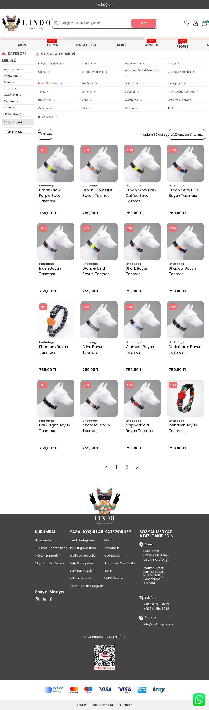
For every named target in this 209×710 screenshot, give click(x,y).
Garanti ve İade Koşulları (87, 586)
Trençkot (87, 63)
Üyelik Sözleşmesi (82, 540)
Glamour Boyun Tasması (140, 349)
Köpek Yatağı (133, 63)
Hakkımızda (43, 540)
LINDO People (113, 578)
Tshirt (7, 107)
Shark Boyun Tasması (137, 271)
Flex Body (87, 83)
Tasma (8, 88)
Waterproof (175, 83)
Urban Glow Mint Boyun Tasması (97, 193)
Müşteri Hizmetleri (47, 556)
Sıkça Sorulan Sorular (49, 563)
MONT (23, 44)
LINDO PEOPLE (182, 44)
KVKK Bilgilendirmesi (83, 548)
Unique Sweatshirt (92, 72)
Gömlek (9, 101)
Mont (7, 82)
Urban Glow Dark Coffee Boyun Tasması (141, 196)
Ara (144, 23)
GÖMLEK (151, 43)
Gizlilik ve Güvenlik (82, 556)
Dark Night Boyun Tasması (54, 428)
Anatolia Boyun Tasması (96, 428)
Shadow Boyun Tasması (182, 271)
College (43, 108)
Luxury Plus (45, 100)
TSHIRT (120, 44)
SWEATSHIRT (86, 44)
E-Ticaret (92, 705)
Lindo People (12, 114)
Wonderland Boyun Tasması (96, 271)
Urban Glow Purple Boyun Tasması (51, 196)
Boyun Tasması (48, 83)
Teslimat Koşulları (82, 571)
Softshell (87, 91)
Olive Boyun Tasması (92, 349)
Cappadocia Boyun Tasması (140, 428)
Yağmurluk (11, 76)
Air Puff (172, 63)
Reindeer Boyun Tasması (183, 428)
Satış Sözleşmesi (81, 563)
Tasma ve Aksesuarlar (120, 563)
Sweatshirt (11, 95)
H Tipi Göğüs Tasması (182, 91)
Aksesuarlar (12, 69)
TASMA (52, 43)
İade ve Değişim (81, 578)
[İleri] (137, 467)
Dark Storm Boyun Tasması (185, 349)
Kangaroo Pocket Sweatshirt (142, 70)
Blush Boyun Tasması (50, 271)
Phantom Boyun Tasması (53, 349)
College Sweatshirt (180, 72)
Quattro (130, 83)
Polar (84, 108)
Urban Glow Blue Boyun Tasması (184, 193)
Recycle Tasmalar (50, 63)
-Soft (82, 705)
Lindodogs (46, 185)
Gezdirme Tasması (180, 100)
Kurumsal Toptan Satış (51, 548)
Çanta (42, 72)
